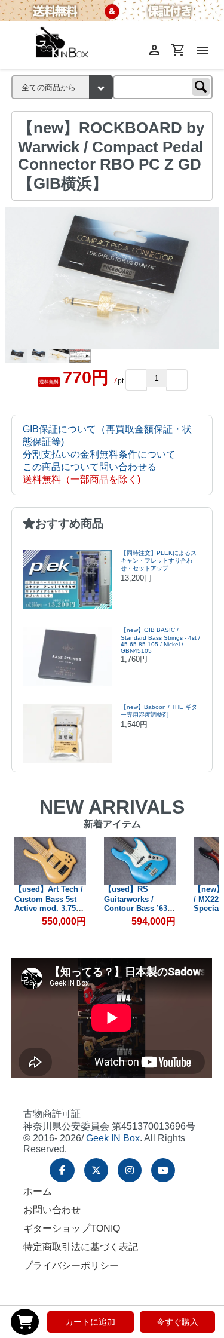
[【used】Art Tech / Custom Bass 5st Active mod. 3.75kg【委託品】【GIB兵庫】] (50, 861)
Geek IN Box (113, 1138)
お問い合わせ (52, 1210)
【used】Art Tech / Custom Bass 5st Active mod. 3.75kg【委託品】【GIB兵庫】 (49, 908)
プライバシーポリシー (71, 1265)
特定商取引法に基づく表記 (80, 1247)
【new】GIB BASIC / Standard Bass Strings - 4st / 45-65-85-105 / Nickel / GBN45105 (160, 640)
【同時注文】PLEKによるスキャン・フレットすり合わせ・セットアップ (159, 561)
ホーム (37, 1191)
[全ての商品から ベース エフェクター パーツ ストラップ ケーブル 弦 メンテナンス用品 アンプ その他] (62, 87)
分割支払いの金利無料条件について (99, 454)
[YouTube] (163, 1170)
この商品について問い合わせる (90, 467)
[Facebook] (62, 1170)
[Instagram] (130, 1170)
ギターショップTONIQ (71, 1228)
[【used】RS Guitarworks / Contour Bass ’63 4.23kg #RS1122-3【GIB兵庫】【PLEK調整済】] (140, 861)
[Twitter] (96, 1170)
